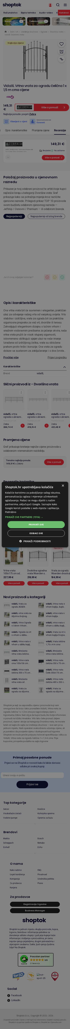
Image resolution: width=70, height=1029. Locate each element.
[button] (35, 517)
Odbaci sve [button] (36, 533)
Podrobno (10, 512)
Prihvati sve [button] (36, 524)
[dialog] (35, 514)
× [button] (63, 485)
